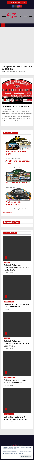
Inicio (3, 71)
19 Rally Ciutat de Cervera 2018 (15, 106)
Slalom (12, 377)
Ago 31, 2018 (7, 109)
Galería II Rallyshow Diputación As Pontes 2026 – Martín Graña (16, 267)
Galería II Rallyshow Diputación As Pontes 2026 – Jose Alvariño (16, 343)
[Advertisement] (17, 45)
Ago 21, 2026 (9, 273)
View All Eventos (8, 212)
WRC (12, 301)
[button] (31, 25)
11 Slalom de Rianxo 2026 (18, 183)
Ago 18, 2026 (9, 348)
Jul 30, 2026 (9, 385)
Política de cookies (18, 453)
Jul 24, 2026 (9, 422)
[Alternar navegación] (27, 25)
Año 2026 (7, 262)
